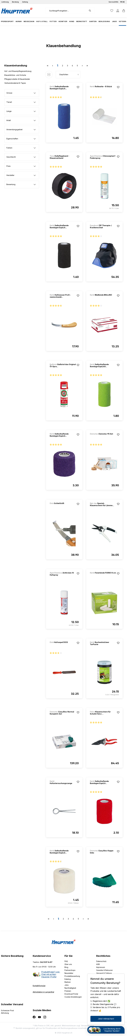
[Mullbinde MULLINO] (103, 298)
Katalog (67, 979)
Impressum (100, 967)
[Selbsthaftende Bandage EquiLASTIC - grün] (104, 394)
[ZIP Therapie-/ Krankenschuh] (104, 255)
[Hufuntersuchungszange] (64, 811)
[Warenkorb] (123, 10)
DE (124, 2)
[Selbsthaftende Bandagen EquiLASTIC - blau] (64, 116)
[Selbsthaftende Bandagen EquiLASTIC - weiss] (64, 881)
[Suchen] (91, 11)
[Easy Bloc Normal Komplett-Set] (64, 742)
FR (121, 2)
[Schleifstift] (63, 506)
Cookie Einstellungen (73, 997)
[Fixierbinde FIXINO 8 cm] (103, 576)
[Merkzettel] (112, 10)
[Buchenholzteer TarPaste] (104, 672)
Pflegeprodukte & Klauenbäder (17, 79)
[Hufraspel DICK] (63, 645)
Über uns (68, 964)
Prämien (67, 991)
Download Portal (71, 994)
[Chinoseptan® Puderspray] (104, 186)
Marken (67, 982)
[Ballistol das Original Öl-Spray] (64, 394)
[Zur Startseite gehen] (16, 11)
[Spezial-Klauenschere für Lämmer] (104, 533)
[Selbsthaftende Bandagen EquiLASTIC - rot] (104, 811)
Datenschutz (101, 961)
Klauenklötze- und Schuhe (15, 75)
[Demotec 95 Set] (103, 437)
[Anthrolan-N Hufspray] (64, 603)
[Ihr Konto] (118, 10)
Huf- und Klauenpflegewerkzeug (17, 71)
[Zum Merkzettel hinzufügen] (78, 87)
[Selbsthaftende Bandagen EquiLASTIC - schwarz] (64, 255)
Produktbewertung (72, 976)
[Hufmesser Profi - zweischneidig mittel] (64, 325)
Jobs (66, 985)
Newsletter (68, 973)
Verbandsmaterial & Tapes (15, 83)
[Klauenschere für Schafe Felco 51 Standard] (104, 742)
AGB (98, 964)
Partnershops (69, 970)
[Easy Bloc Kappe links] (104, 881)
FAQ (66, 961)
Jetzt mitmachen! (106, 1018)
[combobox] (66, 11)
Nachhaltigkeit (70, 988)
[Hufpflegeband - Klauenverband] (64, 186)
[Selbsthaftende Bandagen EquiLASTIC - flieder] (64, 464)
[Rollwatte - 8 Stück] (103, 90)
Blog (66, 967)
